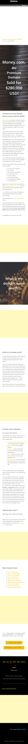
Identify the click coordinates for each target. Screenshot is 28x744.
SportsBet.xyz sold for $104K (14, 587)
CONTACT (23, 661)
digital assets (21, 634)
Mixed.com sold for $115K (13, 575)
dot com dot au (18, 633)
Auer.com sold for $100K (14, 642)
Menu (25, 5)
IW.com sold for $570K (12, 571)
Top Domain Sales (9, 634)
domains (11, 635)
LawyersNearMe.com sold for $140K (16, 582)
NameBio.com (10, 459)
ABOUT (4, 661)
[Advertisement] (14, 24)
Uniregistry (9, 449)
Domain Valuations (11, 633)
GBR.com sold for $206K (13, 585)
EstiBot (9, 445)
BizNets (14, 667)
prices (18, 635)
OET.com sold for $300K (13, 584)
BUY (8, 661)
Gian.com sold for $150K (13, 578)
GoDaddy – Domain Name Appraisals (16, 442)
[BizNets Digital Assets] (14, 1)
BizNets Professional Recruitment (9, 688)
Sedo (8, 454)
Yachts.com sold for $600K (13, 573)
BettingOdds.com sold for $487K (14, 647)
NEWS (18, 661)
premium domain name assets (12, 185)
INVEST (14, 661)
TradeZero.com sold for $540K (14, 580)
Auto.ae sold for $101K (12, 577)
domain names (6, 635)
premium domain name (18, 198)
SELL (11, 661)
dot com (15, 635)
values (21, 635)
